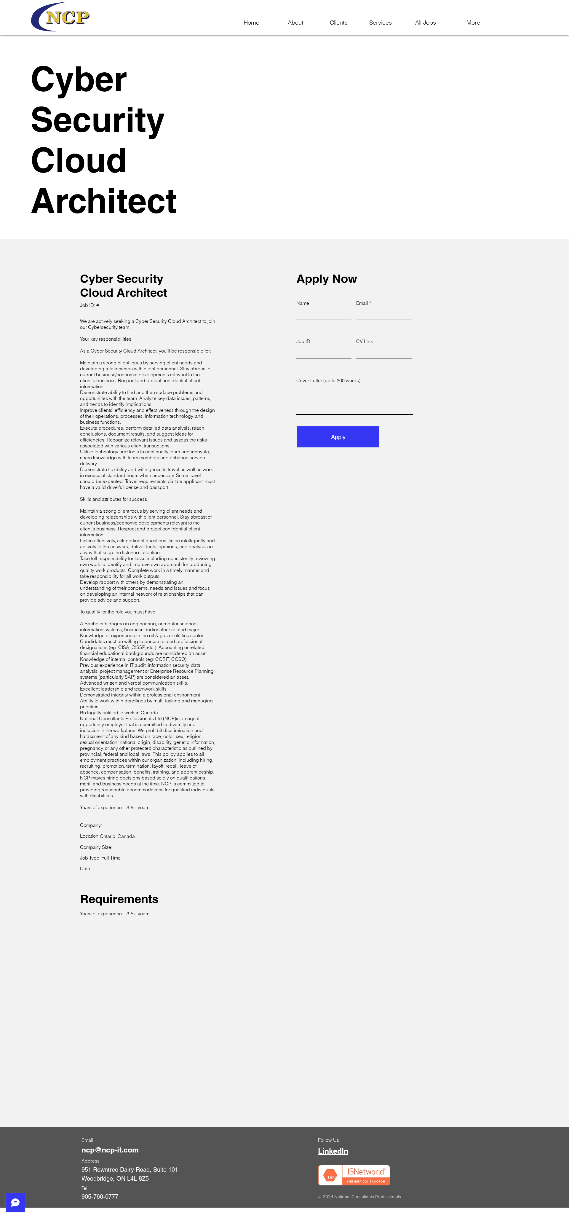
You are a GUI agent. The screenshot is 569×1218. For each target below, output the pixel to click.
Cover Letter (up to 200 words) (328, 380)
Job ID (303, 341)
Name (302, 303)
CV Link (364, 341)
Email (362, 303)
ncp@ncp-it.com (110, 1149)
